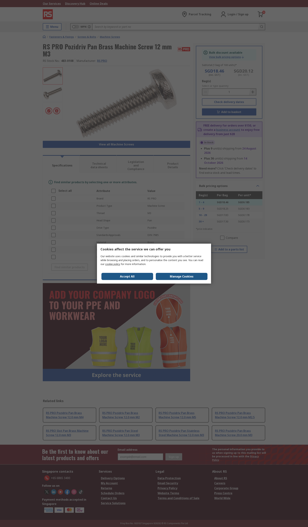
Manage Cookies (181, 276)
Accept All (127, 276)
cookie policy (112, 264)
